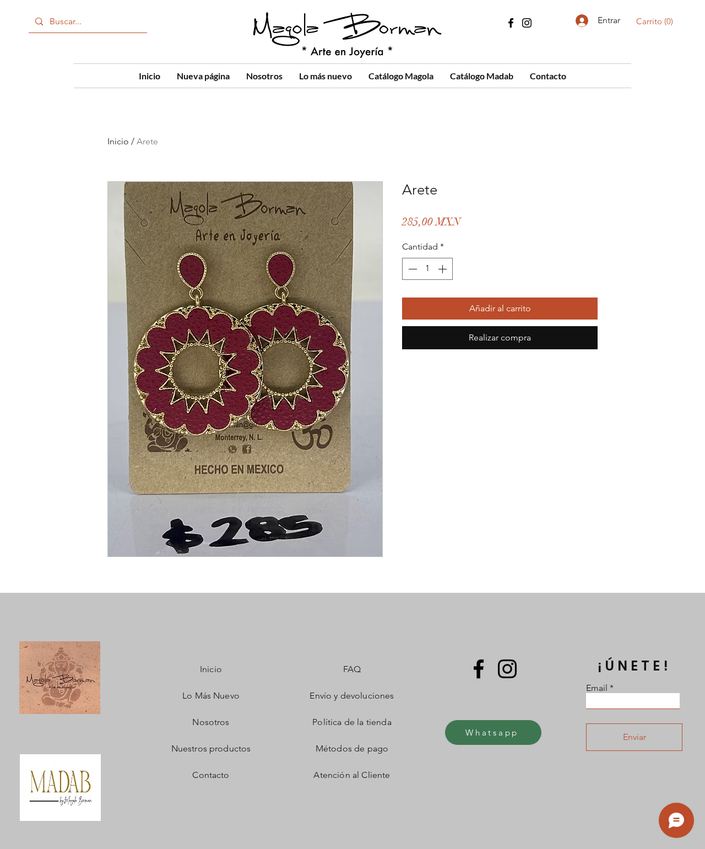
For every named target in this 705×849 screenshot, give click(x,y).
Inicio (118, 141)
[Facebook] (511, 23)
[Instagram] (526, 23)
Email (597, 688)
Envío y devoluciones (352, 695)
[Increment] (443, 268)
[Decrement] (411, 268)
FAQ (352, 669)
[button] (656, 21)
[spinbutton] (427, 268)
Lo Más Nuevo (211, 695)
